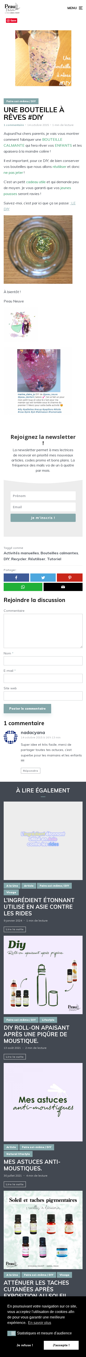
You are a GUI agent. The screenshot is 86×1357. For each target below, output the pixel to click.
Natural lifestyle (18, 1154)
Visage (11, 892)
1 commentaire (14, 125)
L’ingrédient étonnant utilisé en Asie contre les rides (39, 907)
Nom (9, 653)
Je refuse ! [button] (25, 1345)
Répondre (30, 770)
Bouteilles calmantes (59, 553)
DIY (7, 559)
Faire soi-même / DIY (21, 101)
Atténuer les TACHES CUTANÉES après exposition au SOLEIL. (36, 1289)
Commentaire (14, 611)
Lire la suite (15, 929)
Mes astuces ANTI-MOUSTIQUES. (32, 1165)
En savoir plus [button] (39, 1323)
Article (28, 885)
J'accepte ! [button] (61, 1345)
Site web (10, 688)
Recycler (19, 559)
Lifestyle (48, 1019)
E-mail (10, 671)
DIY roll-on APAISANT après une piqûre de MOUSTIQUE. (36, 1034)
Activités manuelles (21, 553)
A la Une (12, 885)
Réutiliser (36, 559)
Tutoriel (54, 559)
